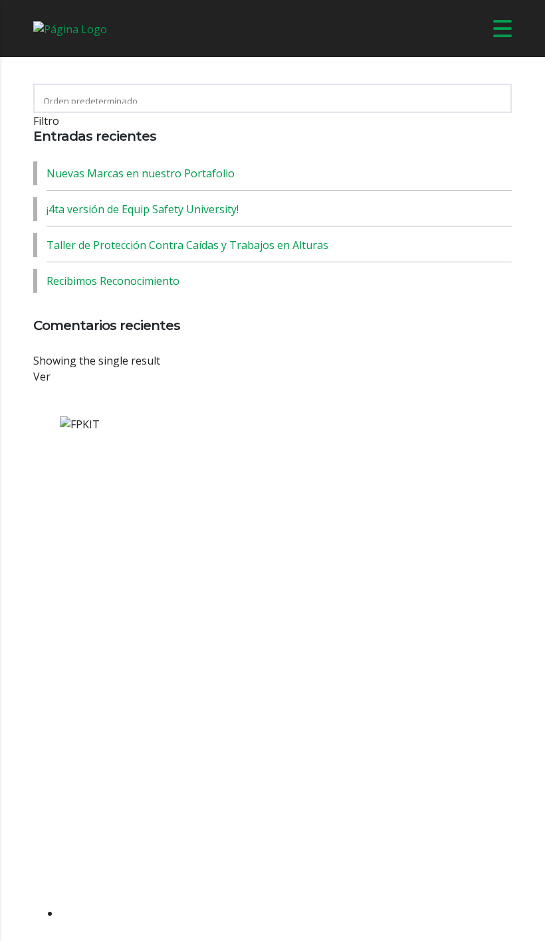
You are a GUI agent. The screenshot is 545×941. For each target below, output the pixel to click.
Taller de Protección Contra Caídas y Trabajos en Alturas (187, 245)
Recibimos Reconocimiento (113, 281)
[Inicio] (70, 28)
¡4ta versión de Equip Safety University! (143, 209)
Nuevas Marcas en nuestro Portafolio (141, 173)
